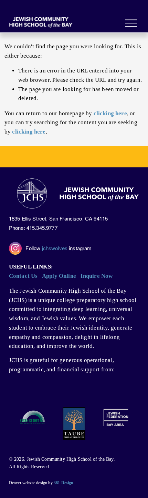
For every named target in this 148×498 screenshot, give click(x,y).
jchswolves (55, 248)
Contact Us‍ (23, 276)
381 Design (64, 482)
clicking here (110, 113)
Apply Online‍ (59, 276)
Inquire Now (97, 276)
